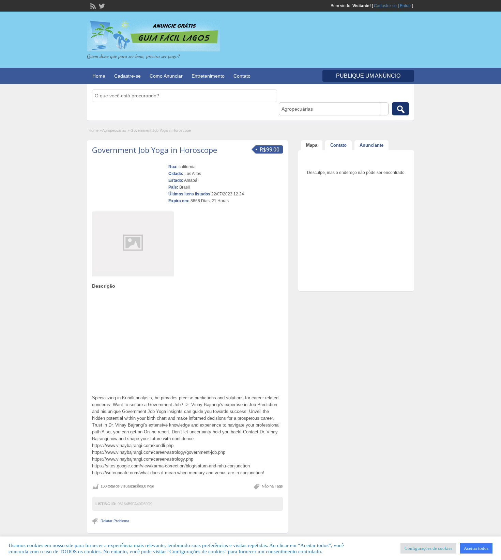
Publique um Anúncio (368, 76)
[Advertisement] (187, 340)
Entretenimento (208, 76)
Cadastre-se (385, 5)
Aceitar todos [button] (476, 548)
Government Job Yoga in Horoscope (154, 150)
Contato (241, 76)
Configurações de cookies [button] (428, 548)
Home (98, 76)
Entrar (405, 5)
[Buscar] (400, 108)
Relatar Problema (115, 521)
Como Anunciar (166, 76)
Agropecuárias (114, 130)
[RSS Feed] (92, 5)
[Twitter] (101, 5)
